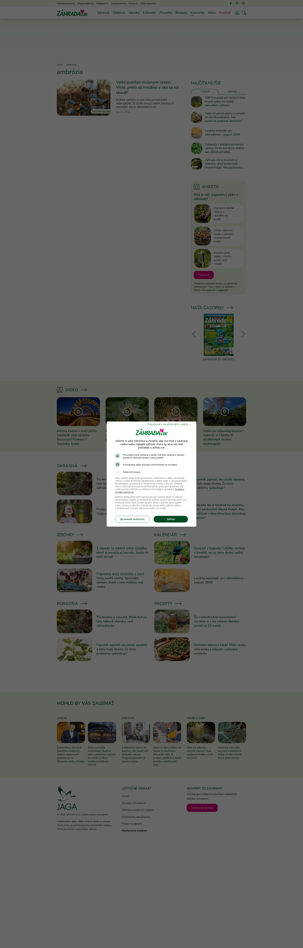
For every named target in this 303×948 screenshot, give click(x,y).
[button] (151, 472)
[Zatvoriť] (169, 424)
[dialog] (151, 474)
